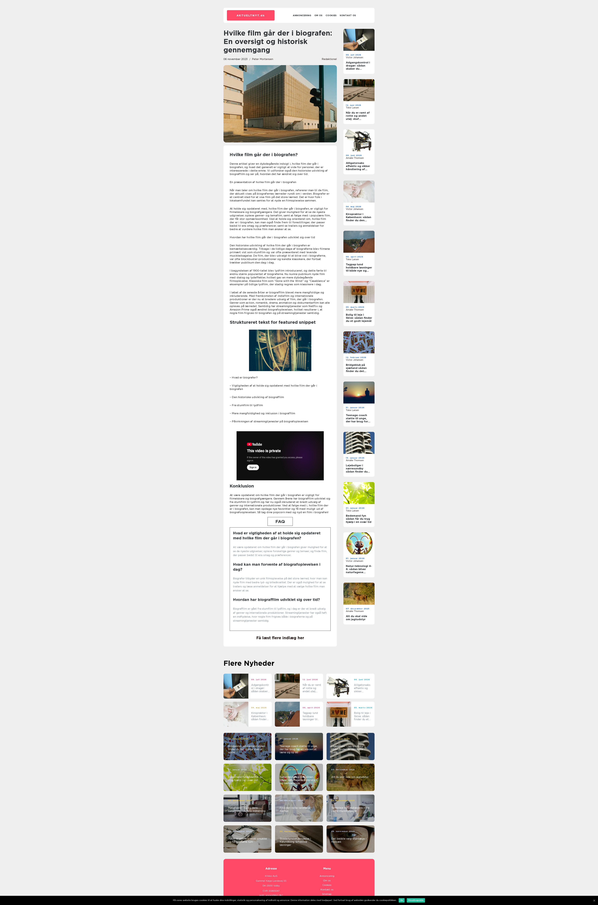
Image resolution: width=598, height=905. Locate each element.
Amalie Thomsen (355, 158)
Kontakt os (348, 15)
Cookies (331, 15)
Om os (318, 15)
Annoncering (302, 15)
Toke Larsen (352, 108)
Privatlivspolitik (415, 900)
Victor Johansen (354, 57)
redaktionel (329, 59)
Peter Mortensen (262, 59)
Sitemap (327, 894)
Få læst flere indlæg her (280, 637)
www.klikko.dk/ (274, 895)
